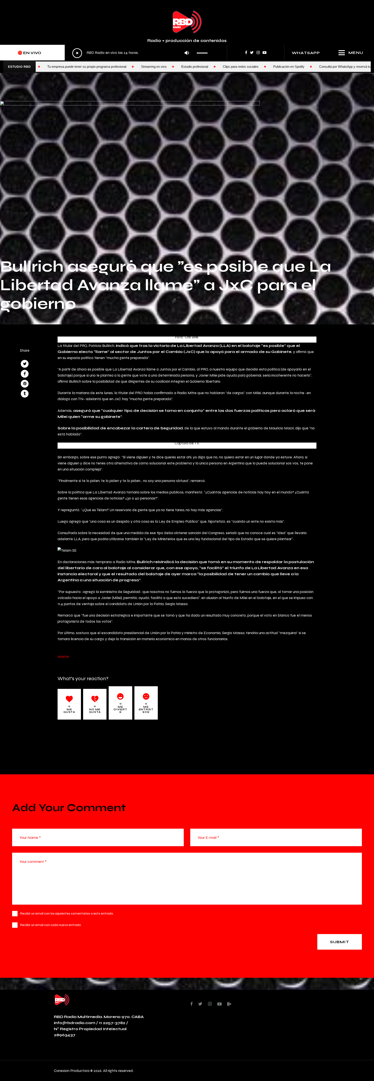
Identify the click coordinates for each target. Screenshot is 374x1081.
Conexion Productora (71, 1070)
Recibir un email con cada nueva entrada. (50, 925)
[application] (141, 53)
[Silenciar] (187, 53)
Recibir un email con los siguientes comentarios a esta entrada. (67, 913)
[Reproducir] (77, 53)
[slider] (203, 51)
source (63, 656)
